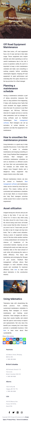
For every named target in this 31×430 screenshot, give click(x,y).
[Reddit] (7, 342)
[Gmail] (21, 342)
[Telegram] (17, 342)
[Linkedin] (14, 339)
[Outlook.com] (24, 342)
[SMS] (14, 342)
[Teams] (4, 342)
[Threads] (10, 342)
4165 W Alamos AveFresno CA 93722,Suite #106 (12, 404)
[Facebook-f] (9, 412)
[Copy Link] (4, 339)
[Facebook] (7, 339)
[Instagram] (10, 339)
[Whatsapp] (24, 339)
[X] (17, 339)
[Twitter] (21, 339)
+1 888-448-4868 (11, 359)
